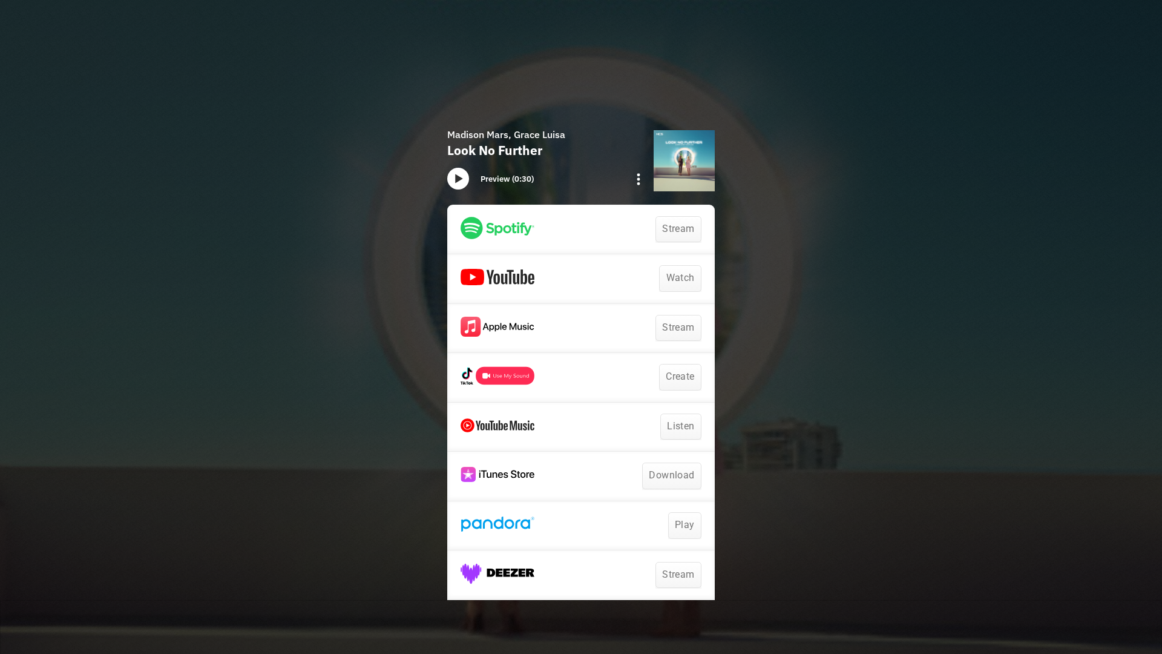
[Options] (638, 179)
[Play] (458, 179)
